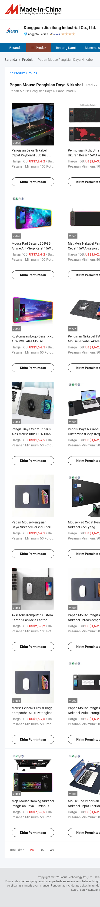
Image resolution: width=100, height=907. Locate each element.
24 (32, 850)
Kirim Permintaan (33, 182)
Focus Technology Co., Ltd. (76, 877)
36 (42, 850)
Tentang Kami (66, 47)
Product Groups (25, 73)
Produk (41, 47)
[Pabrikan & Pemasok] (34, 9)
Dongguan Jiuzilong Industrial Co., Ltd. (60, 27)
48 (52, 850)
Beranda (15, 47)
